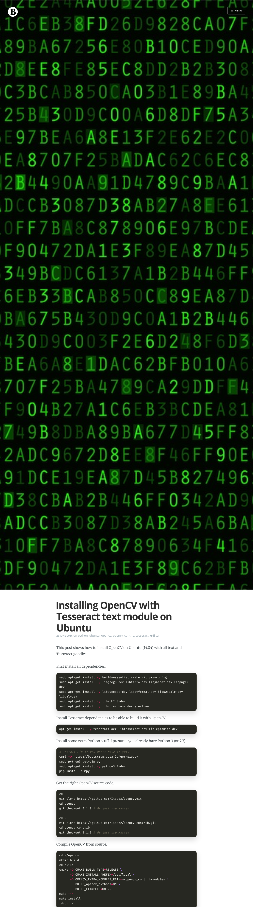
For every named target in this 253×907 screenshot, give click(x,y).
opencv (106, 636)
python (83, 636)
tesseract (142, 636)
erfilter (155, 636)
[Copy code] (192, 678)
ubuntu (94, 636)
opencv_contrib (123, 636)
